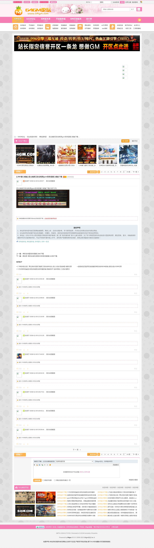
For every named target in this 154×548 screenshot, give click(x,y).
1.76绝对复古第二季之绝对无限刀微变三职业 (122, 495)
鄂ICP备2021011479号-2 (102, 527)
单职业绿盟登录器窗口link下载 (33, 254)
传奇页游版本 (76, 20)
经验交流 (120, 28)
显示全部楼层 (50, 181)
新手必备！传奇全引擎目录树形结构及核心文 (122, 507)
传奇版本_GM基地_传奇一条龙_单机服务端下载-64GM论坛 (15, 136)
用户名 (88, 2)
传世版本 (40, 28)
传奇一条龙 (45, 241)
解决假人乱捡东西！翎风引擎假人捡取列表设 (122, 515)
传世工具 (128, 28)
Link (42, 465)
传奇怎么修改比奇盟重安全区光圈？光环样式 (122, 504)
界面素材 (96, 28)
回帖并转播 (48, 480)
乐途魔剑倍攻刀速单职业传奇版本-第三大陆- (122, 501)
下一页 (135, 172)
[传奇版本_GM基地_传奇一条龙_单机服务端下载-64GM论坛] (35, 14)
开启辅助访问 (139, 2)
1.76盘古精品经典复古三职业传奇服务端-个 (122, 492)
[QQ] (40, 527)
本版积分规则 (133, 480)
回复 (20, 274)
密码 (101, 2)
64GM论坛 (30, 20)
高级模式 (116, 465)
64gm (69, 537)
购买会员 (53, 2)
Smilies (50, 465)
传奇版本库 (46, 20)
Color (37, 465)
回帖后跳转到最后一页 (63, 480)
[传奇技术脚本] (62, 498)
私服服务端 (61, 527)
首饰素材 (72, 28)
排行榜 (89, 20)
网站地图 (115, 527)
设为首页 (26, 2)
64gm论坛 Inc (88, 537)
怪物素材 (72, 25)
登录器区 (96, 25)
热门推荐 (125, 141)
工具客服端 (137, 28)
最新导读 (135, 141)
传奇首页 (18, 20)
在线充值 (120, 25)
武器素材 (55, 25)
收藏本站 (34, 2)
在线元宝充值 (44, 2)
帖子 (132, 9)
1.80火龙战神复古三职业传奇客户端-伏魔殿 (81, 504)
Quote (45, 465)
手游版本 (32, 25)
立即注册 (128, 2)
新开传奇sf (128, 25)
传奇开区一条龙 (51, 527)
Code (47, 465)
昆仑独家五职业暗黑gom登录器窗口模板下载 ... (64, 137)
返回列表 (93, 172)
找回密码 (135, 2)
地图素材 (55, 28)
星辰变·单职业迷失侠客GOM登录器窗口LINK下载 (40, 256)
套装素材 (64, 28)
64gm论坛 (88, 527)
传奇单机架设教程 (72, 527)
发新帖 (18, 172)
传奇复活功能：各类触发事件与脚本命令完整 (82, 510)
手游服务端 (60, 20)
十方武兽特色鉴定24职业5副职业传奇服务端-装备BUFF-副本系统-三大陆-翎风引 (43, 269)
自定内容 (135, 487)
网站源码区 (43, 137)
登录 (122, 2)
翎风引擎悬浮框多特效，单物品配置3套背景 (81, 501)
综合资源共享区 (32, 137)
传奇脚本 (23, 28)
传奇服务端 (22, 241)
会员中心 (137, 25)
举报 (135, 274)
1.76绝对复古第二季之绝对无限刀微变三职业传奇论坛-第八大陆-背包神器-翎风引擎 (44, 266)
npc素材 (104, 28)
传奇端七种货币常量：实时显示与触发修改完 (82, 507)
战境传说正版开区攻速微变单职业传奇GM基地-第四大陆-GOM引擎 (100, 266)
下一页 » (77, 449)
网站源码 (88, 25)
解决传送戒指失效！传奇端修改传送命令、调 (122, 512)
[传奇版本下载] (62, 492)
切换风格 (141, 2)
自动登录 (116, 2)
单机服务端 (30, 241)
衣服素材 (64, 25)
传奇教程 (32, 28)
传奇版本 (23, 25)
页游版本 (40, 25)
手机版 (82, 527)
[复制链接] (70, 177)
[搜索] (138, 9)
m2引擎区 (104, 25)
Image (40, 465)
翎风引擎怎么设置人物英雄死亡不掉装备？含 (122, 510)
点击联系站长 (17, 2)
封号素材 (88, 28)
